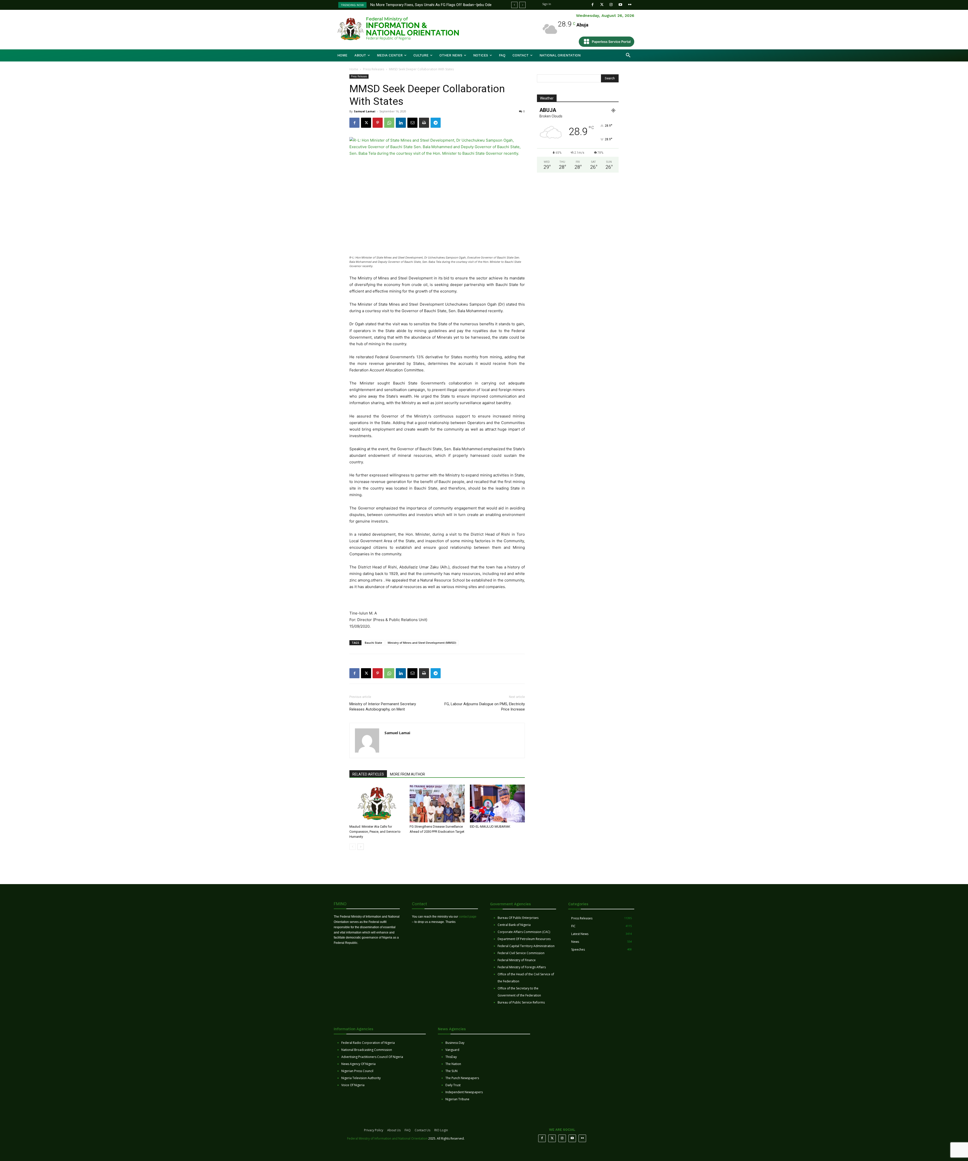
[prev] (514, 5)
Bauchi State (373, 642)
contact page (467, 916)
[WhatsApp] (389, 123)
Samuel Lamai (364, 111)
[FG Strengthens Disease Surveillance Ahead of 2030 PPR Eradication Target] (437, 803)
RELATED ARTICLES (368, 774)
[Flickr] (629, 4)
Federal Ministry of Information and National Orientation (387, 1138)
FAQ (408, 1130)
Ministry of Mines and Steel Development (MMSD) (422, 642)
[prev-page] (352, 847)
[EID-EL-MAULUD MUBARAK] (497, 803)
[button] (628, 55)
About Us (394, 1130)
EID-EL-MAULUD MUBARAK (490, 826)
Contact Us (422, 1130)
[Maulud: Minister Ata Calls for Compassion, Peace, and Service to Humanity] (376, 803)
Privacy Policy (373, 1130)
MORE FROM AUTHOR (407, 774)
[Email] (412, 123)
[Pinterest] (378, 123)
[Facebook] (592, 4)
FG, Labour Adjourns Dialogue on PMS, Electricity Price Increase (484, 707)
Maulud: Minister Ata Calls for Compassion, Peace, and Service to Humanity (375, 831)
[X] (366, 123)
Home (353, 69)
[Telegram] (436, 123)
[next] (522, 5)
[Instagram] (611, 4)
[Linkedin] (401, 123)
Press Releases (373, 69)
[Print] (424, 123)
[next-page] (360, 847)
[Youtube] (620, 4)
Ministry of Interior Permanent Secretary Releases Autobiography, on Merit (382, 707)
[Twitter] (601, 4)
